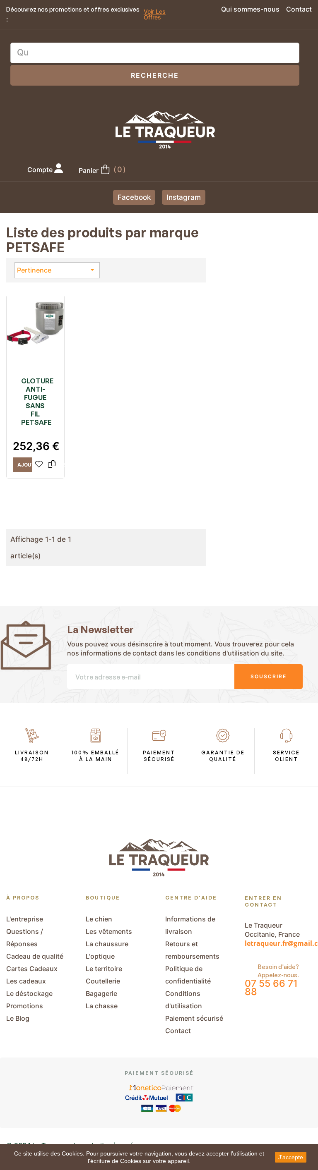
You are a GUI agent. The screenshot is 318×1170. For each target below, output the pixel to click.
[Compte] (58, 169)
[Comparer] (52, 464)
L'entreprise (24, 919)
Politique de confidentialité (188, 974)
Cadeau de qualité (34, 956)
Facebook (134, 197)
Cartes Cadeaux (32, 968)
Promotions (24, 1006)
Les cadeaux (26, 981)
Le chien (99, 919)
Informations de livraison (190, 925)
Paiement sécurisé (194, 1018)
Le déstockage (29, 993)
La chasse (102, 1006)
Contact (299, 9)
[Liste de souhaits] (39, 464)
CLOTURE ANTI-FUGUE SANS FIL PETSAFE (35, 401)
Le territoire (104, 968)
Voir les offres (155, 14)
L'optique (100, 956)
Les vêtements (109, 931)
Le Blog (17, 1018)
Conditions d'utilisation (183, 999)
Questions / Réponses (24, 937)
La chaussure (107, 944)
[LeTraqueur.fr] (165, 129)
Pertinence (57, 270)
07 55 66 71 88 (271, 987)
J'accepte (290, 1157)
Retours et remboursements (192, 950)
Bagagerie (101, 993)
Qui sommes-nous (250, 9)
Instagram (183, 197)
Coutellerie (103, 981)
